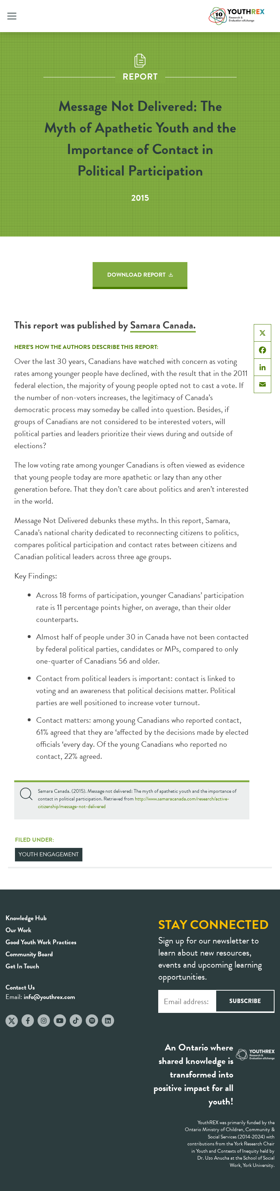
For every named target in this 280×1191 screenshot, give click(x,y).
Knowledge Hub (26, 918)
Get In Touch (22, 966)
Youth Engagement (49, 854)
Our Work (18, 930)
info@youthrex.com (49, 997)
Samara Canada (161, 325)
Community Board (29, 954)
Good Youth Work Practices (41, 942)
